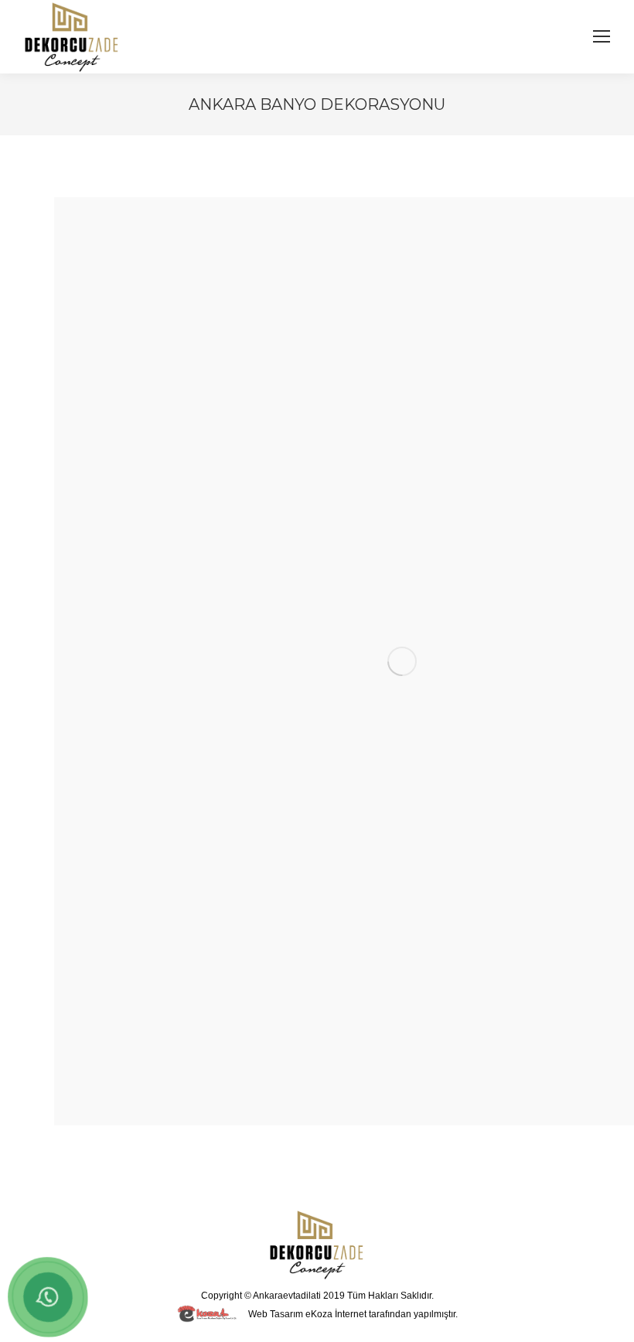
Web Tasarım (275, 1314)
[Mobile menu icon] (601, 36)
